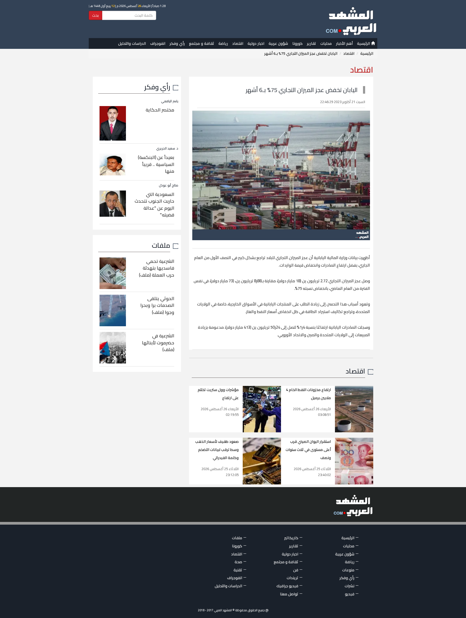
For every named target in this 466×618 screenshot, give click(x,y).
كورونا (297, 43)
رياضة (223, 43)
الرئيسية (364, 43)
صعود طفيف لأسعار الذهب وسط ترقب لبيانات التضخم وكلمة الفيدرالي (217, 449)
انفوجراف (157, 43)
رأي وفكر (177, 43)
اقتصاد (237, 43)
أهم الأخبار (344, 43)
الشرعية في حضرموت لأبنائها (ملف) (158, 342)
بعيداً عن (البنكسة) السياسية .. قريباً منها (156, 164)
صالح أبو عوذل (168, 185)
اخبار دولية (256, 43)
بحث (95, 15)
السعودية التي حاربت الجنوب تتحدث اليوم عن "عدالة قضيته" (154, 204)
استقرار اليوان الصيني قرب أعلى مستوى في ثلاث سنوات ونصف (308, 449)
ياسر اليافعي (169, 101)
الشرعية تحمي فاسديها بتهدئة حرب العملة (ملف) (156, 268)
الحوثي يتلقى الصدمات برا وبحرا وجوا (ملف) (157, 305)
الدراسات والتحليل (132, 43)
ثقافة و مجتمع (201, 43)
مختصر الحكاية (160, 110)
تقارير (311, 43)
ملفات (161, 245)
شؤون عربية (278, 43)
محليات (326, 43)
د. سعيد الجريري (167, 148)
